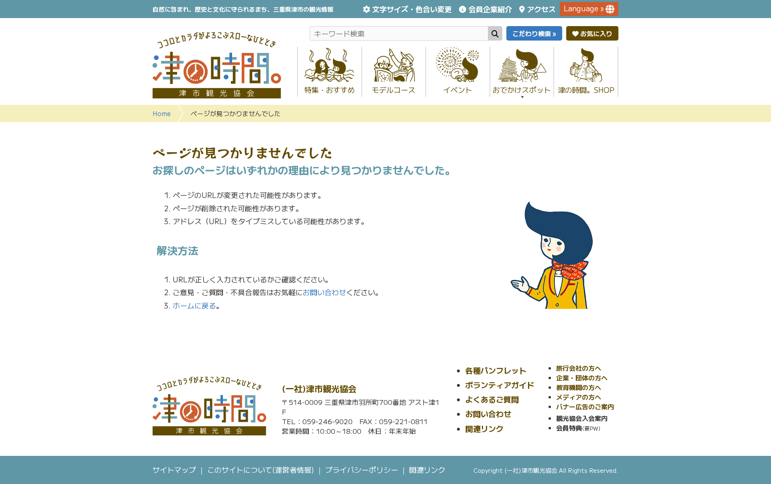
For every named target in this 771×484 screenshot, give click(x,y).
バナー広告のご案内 (585, 406)
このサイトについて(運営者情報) (260, 469)
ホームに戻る (194, 305)
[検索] (495, 33)
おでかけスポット (522, 89)
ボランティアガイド (499, 384)
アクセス (541, 9)
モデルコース (393, 89)
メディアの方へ (578, 397)
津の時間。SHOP (586, 89)
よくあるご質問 (492, 399)
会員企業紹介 (490, 9)
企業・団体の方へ (582, 377)
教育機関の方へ (578, 387)
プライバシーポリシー (361, 469)
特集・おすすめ (329, 89)
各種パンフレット (495, 370)
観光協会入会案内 (582, 418)
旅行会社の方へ (578, 368)
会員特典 (569, 428)
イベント (457, 89)
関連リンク (484, 428)
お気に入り (595, 33)
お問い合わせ (324, 292)
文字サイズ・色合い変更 (412, 9)
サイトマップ (174, 469)
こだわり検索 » (534, 33)
